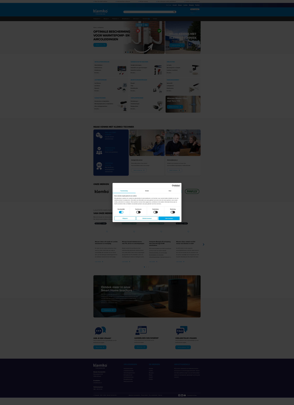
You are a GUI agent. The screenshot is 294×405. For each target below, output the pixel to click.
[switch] (138, 212)
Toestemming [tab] (124, 190)
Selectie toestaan (147, 218)
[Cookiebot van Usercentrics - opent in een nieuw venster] (173, 186)
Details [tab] (147, 190)
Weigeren (125, 218)
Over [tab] (170, 190)
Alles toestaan (169, 218)
